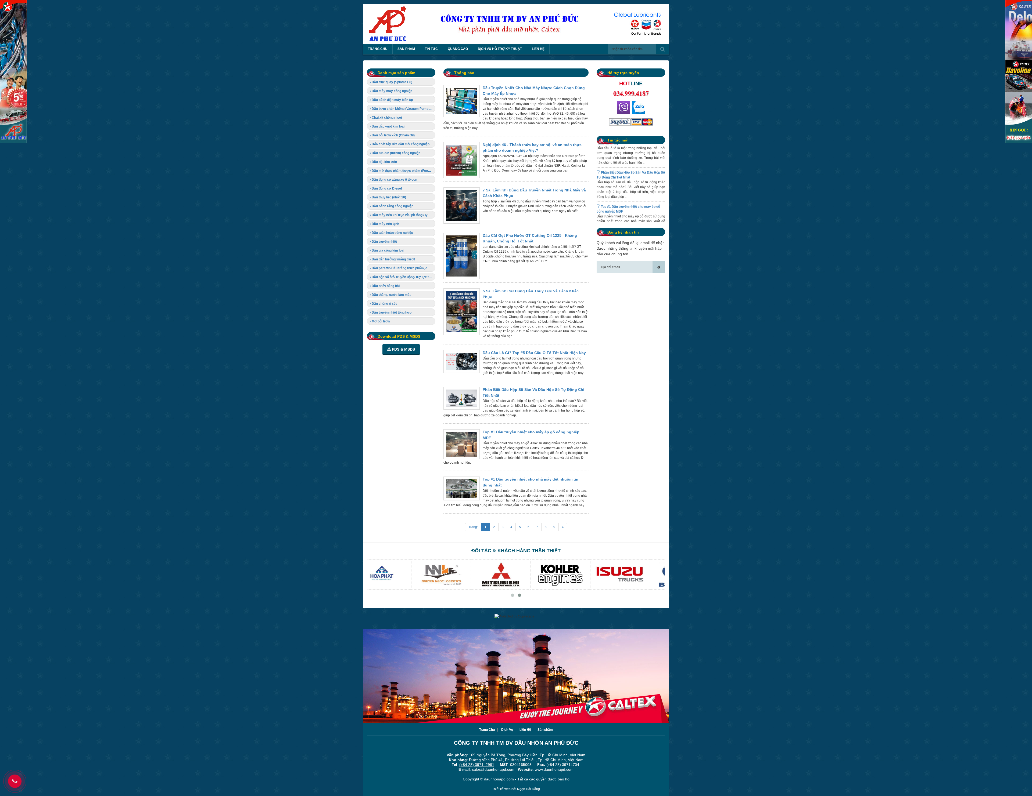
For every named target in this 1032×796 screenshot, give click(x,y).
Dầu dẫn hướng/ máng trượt (393, 259)
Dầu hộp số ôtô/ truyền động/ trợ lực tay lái (403, 277)
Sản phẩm (545, 730)
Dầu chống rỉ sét (384, 304)
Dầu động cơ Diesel (386, 188)
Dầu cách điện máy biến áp (392, 100)
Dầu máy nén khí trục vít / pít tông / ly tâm (402, 215)
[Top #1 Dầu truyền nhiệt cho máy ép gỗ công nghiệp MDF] (461, 444)
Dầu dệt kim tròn (384, 162)
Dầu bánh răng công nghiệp (392, 206)
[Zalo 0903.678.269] (638, 107)
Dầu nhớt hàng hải (385, 286)
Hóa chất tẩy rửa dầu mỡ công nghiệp (400, 144)
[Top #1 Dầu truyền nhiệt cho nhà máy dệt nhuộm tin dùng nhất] (461, 488)
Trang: (473, 527)
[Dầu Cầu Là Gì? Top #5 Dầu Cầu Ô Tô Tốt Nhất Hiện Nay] (461, 361)
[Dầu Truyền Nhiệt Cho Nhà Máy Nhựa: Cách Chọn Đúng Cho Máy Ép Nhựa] (461, 101)
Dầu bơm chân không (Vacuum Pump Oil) (402, 109)
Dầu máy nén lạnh (385, 224)
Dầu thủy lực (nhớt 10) (388, 197)
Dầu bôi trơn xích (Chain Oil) (393, 135)
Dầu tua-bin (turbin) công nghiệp (395, 153)
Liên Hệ (525, 730)
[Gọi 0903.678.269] (623, 107)
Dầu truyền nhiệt (384, 241)
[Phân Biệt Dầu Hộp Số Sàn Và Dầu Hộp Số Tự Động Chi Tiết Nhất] (461, 398)
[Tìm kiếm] (662, 49)
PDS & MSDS (403, 349)
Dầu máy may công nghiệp (391, 91)
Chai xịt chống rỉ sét (386, 117)
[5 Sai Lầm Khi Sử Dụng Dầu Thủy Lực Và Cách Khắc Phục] (461, 311)
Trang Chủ (487, 730)
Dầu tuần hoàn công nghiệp (392, 233)
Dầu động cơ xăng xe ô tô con (394, 179)
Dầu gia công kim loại (387, 250)
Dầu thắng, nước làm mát (391, 295)
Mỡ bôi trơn (380, 321)
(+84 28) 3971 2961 (476, 764)
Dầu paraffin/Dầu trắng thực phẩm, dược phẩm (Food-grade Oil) (403, 268)
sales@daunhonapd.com (493, 769)
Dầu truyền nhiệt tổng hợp (391, 312)
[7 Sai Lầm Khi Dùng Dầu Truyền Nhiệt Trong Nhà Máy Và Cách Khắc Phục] (461, 205)
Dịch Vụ (507, 730)
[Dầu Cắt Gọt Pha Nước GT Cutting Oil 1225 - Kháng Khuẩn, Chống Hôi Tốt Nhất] (461, 256)
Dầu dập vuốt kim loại (387, 126)
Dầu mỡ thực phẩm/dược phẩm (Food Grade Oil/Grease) (403, 171)
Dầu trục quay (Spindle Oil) (391, 82)
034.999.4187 (631, 93)
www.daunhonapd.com (554, 769)
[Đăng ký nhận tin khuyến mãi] (659, 267)
